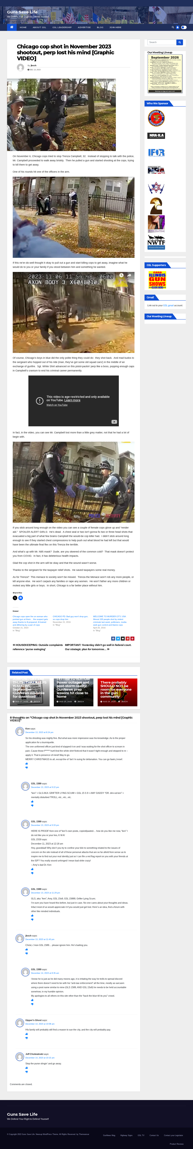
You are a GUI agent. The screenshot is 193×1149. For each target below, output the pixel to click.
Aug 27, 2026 (21, 702)
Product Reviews (177, 1144)
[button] (173, 27)
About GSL (39, 27)
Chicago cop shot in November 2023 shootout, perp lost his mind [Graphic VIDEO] (65, 52)
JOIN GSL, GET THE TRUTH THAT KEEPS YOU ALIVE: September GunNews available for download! (29, 688)
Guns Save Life (22, 12)
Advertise (84, 27)
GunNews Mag (109, 1135)
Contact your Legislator (173, 1135)
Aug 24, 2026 (109, 702)
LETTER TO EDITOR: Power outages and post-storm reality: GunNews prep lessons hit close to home (73, 688)
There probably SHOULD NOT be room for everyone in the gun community (116, 689)
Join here (115, 27)
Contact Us (154, 1135)
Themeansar (84, 1134)
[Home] (12, 27)
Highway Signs (126, 1135)
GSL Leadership (62, 27)
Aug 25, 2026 (65, 702)
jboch (33, 65)
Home (23, 27)
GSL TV (141, 1135)
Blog (100, 27)
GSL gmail (168, 305)
